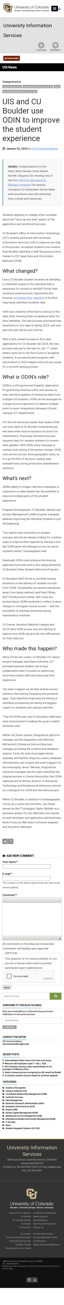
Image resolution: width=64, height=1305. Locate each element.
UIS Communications (45, 148)
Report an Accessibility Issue (46, 1244)
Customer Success (12, 86)
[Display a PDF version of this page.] (10, 841)
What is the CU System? (20, 1213)
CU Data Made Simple (43, 1234)
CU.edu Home (41, 50)
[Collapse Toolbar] (59, 901)
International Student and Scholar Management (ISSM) (30, 1119)
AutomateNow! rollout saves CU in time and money (28, 1060)
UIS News (9, 67)
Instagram (29, 1280)
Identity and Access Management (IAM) (24, 1116)
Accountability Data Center (45, 1237)
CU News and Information (44, 1213)
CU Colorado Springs (21, 1220)
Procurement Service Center (18, 1248)
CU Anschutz (25, 1227)
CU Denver (26, 1224)
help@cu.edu (54, 1167)
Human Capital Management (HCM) (22, 1113)
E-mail (7, 873)
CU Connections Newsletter (18, 1237)
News (57, 86)
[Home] (26, 11)
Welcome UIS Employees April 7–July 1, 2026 (25, 1063)
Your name (10, 861)
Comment (9, 895)
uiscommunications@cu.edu (15, 1044)
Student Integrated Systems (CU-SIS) (19, 91)
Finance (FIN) (11, 1110)
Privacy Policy (44, 1266)
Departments (55, 50)
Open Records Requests (44, 1224)
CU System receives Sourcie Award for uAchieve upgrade (31, 1075)
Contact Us (38, 1227)
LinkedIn (34, 1280)
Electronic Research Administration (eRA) (25, 1103)
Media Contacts (40, 1216)
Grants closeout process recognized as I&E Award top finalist (33, 1072)
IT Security (10, 1122)
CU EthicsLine (39, 1241)
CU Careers (26, 1234)
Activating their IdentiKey (29, 297)
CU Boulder (26, 1216)
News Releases (40, 1220)
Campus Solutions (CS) (16, 1091)
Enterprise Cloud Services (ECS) (37, 86)
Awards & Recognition (16, 1088)
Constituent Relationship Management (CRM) (26, 1094)
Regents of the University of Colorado (21, 1266)
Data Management (14, 1100)
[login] (11, 1269)
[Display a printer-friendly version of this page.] (5, 841)
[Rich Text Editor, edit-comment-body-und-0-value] (32, 919)
